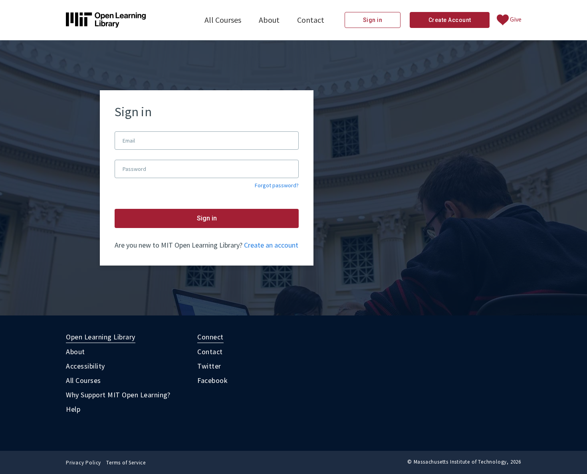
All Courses (222, 20)
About (269, 20)
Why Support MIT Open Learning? (118, 394)
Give (515, 19)
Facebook (212, 380)
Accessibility (85, 366)
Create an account (271, 245)
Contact (310, 20)
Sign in (373, 20)
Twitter (209, 366)
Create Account (449, 20)
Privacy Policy (83, 462)
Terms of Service (126, 462)
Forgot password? (277, 185)
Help (73, 409)
